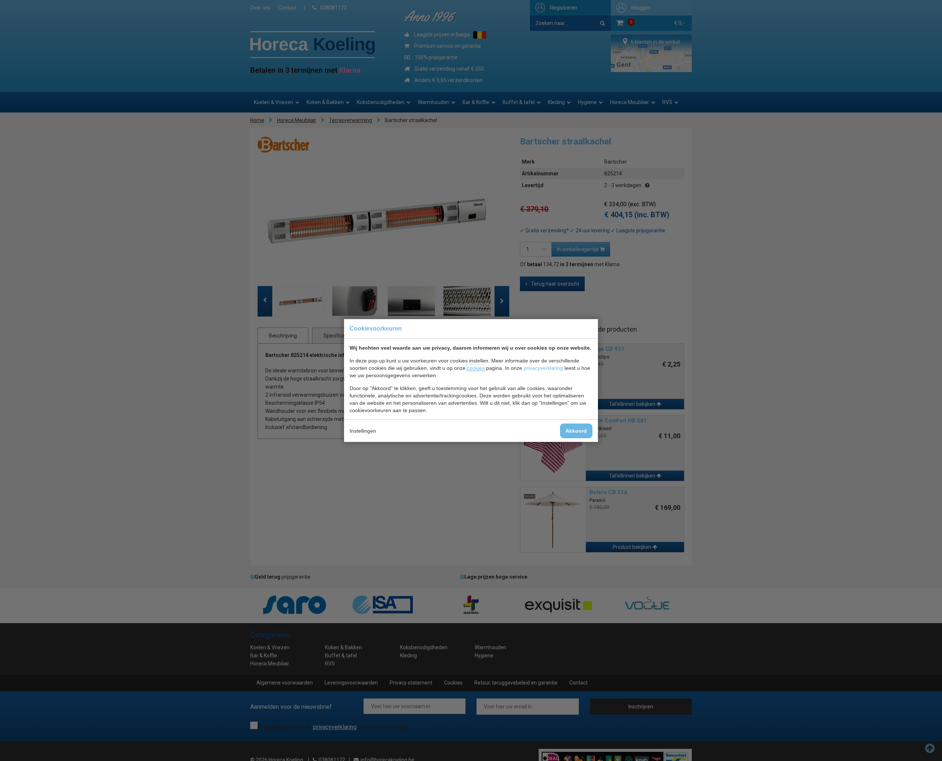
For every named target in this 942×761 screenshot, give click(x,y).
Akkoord (576, 431)
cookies (476, 368)
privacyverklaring (543, 368)
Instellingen (363, 431)
